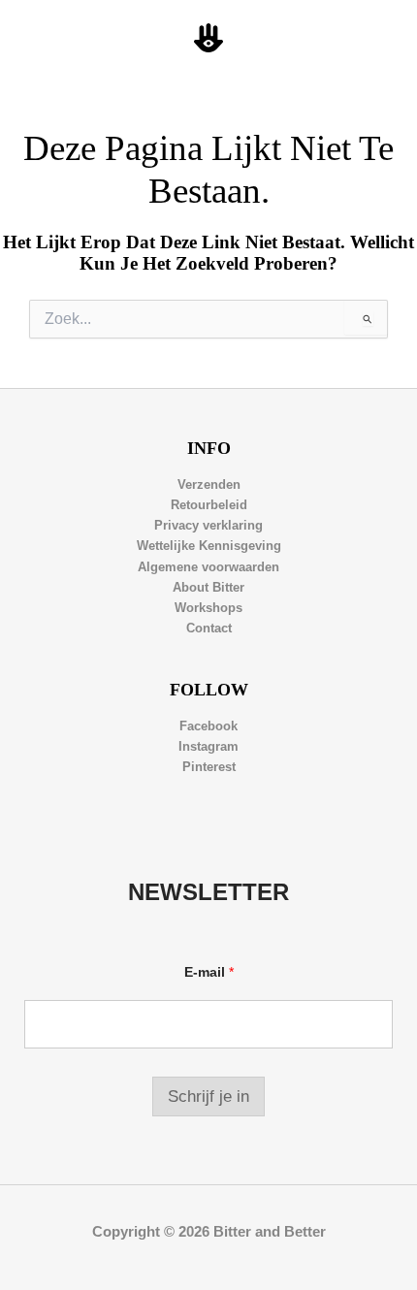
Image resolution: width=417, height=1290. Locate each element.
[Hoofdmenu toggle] (379, 38)
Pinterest (209, 766)
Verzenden (209, 484)
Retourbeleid (209, 505)
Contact (209, 628)
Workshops (208, 607)
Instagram (208, 746)
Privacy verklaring (208, 525)
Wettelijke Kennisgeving (209, 545)
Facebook (208, 726)
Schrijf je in (208, 1096)
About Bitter (208, 587)
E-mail (209, 972)
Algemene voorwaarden (208, 567)
